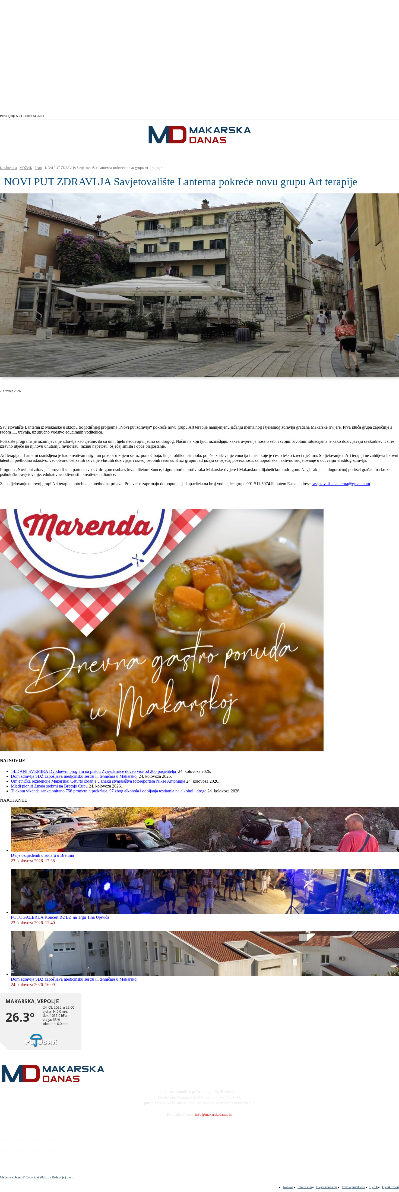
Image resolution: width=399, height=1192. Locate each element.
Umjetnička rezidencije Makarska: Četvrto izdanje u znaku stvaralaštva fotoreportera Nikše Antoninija (98, 781)
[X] (67, 404)
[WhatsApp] (87, 404)
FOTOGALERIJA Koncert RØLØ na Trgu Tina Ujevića (60, 917)
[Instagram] (376, 116)
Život (38, 167)
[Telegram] (126, 404)
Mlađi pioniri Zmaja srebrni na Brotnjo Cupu (49, 786)
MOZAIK (26, 167)
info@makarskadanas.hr (213, 1114)
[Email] (106, 404)
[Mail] (382, 116)
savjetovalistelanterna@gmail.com (341, 483)
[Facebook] (370, 116)
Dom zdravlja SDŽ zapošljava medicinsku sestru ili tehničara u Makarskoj (74, 776)
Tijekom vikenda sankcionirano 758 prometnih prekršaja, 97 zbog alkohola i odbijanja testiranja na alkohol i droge (108, 791)
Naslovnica (8, 167)
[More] (145, 404)
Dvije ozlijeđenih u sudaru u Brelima (42, 855)
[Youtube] (388, 116)
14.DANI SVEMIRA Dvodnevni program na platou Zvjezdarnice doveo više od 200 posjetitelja (94, 771)
